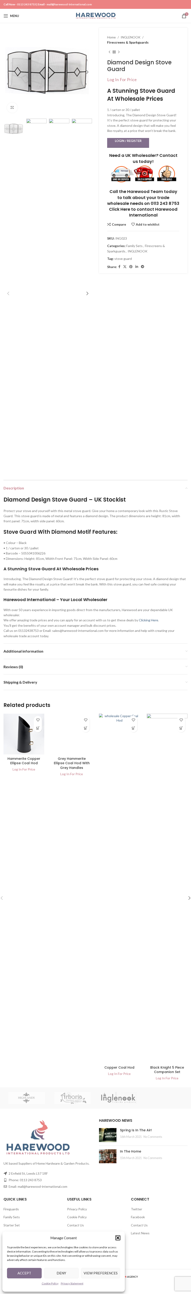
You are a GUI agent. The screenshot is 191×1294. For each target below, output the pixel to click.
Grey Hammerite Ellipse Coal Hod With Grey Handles (72, 763)
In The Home (130, 1151)
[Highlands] (26, 1098)
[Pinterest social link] (131, 267)
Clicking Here (148, 620)
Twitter (136, 1209)
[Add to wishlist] (38, 720)
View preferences (101, 1273)
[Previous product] (109, 52)
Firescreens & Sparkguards (128, 42)
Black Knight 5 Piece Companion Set (167, 1069)
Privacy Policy (77, 1209)
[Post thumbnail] (107, 1135)
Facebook (138, 1217)
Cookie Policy (50, 1283)
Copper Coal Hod (119, 1067)
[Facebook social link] (119, 267)
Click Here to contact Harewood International (143, 212)
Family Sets (134, 246)
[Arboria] (73, 1098)
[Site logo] (95, 15)
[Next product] (118, 52)
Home (111, 37)
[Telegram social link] (143, 267)
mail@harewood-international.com (69, 4)
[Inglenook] (119, 1098)
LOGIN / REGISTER (128, 141)
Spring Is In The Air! (136, 1130)
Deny (61, 1273)
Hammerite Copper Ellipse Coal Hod (23, 761)
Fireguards (11, 1209)
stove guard (123, 259)
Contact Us (75, 1225)
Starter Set (11, 1225)
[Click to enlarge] (12, 108)
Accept (24, 1273)
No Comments (152, 1137)
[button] (118, 1237)
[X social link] (125, 267)
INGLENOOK (130, 37)
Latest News (140, 1233)
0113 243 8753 (26, 4)
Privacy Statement (72, 1283)
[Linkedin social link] (137, 267)
